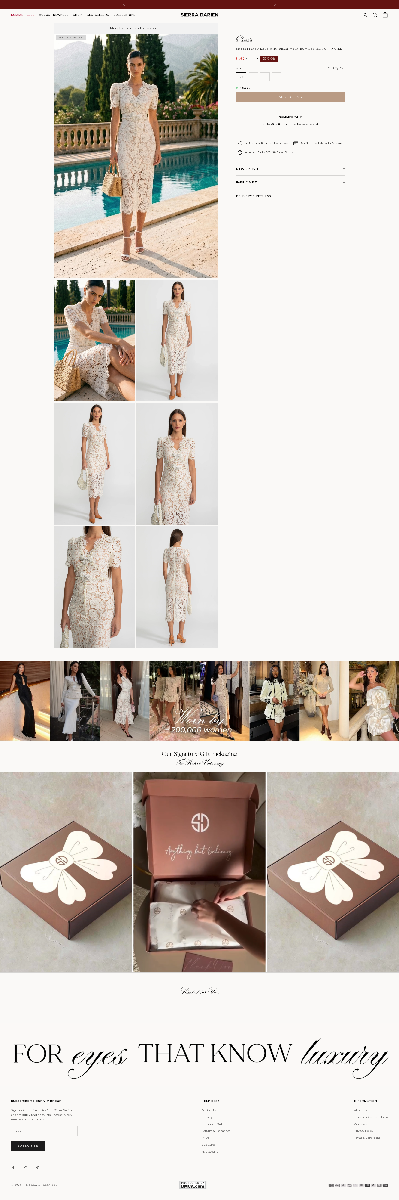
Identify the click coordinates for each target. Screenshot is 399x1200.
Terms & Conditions (367, 1137)
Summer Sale (22, 14)
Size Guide (208, 1144)
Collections (124, 14)
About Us (360, 1110)
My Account (209, 1151)
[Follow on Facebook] (13, 1167)
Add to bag (290, 97)
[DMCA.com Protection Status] (193, 1185)
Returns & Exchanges (215, 1130)
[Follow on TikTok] (37, 1167)
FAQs (205, 1137)
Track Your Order (212, 1124)
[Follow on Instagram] (25, 1167)
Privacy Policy (363, 1130)
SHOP (77, 14)
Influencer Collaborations (371, 1117)
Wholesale (361, 1124)
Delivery (206, 1117)
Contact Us (208, 1110)
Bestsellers (98, 14)
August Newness (53, 14)
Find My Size (336, 68)
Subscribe (28, 1145)
